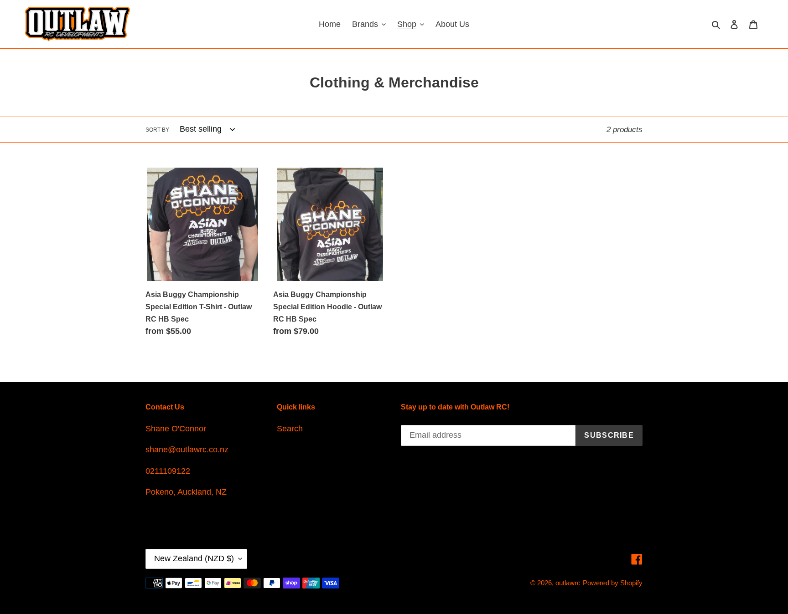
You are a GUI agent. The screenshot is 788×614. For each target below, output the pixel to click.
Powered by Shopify (613, 583)
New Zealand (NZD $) (194, 558)
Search (290, 428)
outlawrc (568, 583)
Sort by (157, 130)
